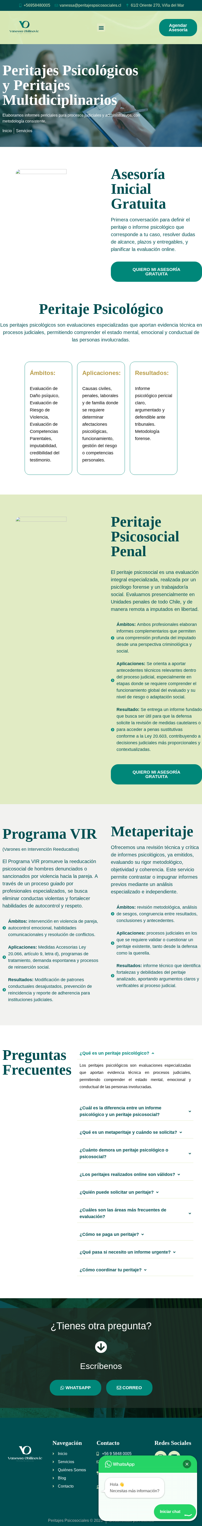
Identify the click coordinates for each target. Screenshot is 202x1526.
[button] (101, 27)
